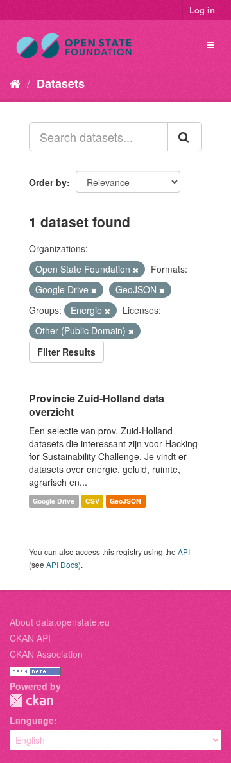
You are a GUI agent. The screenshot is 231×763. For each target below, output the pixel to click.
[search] (184, 136)
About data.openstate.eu (60, 621)
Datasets (61, 83)
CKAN (31, 700)
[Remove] (136, 269)
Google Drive (53, 501)
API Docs (62, 564)
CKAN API (30, 637)
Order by (48, 182)
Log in (202, 10)
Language (32, 720)
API (184, 551)
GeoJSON (125, 501)
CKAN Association (46, 653)
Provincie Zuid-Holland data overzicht (96, 405)
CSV (92, 501)
